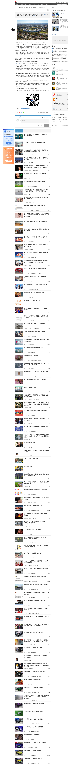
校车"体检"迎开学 (28, 466)
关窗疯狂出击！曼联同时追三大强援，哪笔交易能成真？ (36, 514)
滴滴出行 (30, 202)
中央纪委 (34, 328)
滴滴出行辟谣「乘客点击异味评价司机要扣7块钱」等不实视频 (36, 198)
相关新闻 (19, 131)
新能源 (35, 225)
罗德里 (34, 478)
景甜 (30, 218)
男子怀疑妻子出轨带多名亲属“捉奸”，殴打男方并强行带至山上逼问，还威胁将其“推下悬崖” (36, 640)
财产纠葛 (32, 384)
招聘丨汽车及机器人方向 (30, 387)
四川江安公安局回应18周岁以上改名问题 (34, 600)
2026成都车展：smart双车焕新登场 (33, 632)
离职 (35, 146)
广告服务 (59, 117)
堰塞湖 (32, 249)
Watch (30, 4)
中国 (34, 715)
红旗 (35, 723)
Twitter (18, 65)
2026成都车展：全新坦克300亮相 (33, 758)
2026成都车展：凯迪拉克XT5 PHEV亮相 (34, 671)
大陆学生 (32, 162)
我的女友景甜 (33, 218)
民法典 (35, 581)
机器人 (35, 391)
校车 (35, 470)
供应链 (32, 139)
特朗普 (34, 170)
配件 (38, 4)
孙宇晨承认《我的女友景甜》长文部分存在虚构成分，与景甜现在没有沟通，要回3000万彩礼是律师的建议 (36, 214)
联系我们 (53, 119)
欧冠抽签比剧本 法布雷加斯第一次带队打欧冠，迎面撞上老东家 (36, 395)
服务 (42, 4)
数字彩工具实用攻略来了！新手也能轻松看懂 (35, 490)
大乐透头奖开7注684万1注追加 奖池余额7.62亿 (36, 426)
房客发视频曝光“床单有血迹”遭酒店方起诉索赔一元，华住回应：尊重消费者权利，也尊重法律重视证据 (36, 404)
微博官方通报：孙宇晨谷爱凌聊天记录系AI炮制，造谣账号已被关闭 (35, 656)
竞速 (41, 636)
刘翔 (31, 684)
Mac (34, 4)
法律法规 (32, 360)
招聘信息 (59, 119)
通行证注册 (65, 119)
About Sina (65, 117)
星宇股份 (32, 320)
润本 (30, 139)
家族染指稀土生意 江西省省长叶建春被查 (35, 324)
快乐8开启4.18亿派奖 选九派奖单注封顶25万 (35, 237)
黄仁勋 (30, 178)
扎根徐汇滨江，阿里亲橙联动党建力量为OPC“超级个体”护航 (34, 522)
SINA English (65, 121)
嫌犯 (30, 265)
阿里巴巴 (30, 526)
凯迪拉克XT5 (36, 676)
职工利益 (32, 336)
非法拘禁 (34, 644)
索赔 (30, 407)
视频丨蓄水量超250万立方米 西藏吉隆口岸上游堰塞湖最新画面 (36, 245)
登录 (38, 125)
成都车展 (38, 636)
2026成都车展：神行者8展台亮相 (32, 750)
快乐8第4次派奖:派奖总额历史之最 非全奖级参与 (36, 253)
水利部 (37, 328)
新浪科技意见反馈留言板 (59, 112)
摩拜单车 (32, 549)
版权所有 (66, 125)
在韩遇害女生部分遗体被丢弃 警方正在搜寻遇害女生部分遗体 (36, 340)
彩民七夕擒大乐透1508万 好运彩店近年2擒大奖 (36, 268)
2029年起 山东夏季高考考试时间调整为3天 (35, 205)
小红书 (33, 463)
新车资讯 (32, 510)
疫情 (36, 186)
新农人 (30, 486)
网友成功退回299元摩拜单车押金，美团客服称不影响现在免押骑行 (36, 545)
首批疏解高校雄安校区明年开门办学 (33, 347)
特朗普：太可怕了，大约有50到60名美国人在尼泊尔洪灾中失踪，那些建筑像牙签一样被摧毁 (36, 166)
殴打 (31, 644)
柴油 (38, 763)
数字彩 (35, 494)
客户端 (34, 15)
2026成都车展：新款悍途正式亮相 (33, 648)
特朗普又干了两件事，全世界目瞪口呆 (34, 292)
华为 (31, 447)
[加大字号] (48, 10)
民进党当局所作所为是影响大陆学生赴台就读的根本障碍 (36, 158)
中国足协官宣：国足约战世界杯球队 (33, 711)
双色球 (35, 415)
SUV (35, 510)
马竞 (33, 312)
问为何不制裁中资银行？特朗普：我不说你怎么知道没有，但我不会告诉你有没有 (36, 624)
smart (35, 636)
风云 (35, 589)
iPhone (22, 4)
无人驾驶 (32, 391)
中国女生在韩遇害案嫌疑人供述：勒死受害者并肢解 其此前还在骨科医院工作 (36, 150)
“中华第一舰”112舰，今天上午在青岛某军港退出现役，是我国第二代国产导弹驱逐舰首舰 (36, 190)
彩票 (35, 257)
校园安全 (32, 470)
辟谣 (33, 202)
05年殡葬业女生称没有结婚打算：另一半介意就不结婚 (36, 498)
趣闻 (30, 233)
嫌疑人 (31, 154)
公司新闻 (46, 4)
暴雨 (30, 249)
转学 (31, 557)
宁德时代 (37, 510)
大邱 (30, 439)
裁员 (37, 146)
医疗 (31, 186)
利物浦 (34, 565)
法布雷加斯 (35, 399)
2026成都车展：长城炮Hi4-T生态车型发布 (35, 742)
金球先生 (37, 478)
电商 (32, 486)
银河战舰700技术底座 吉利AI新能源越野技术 (35, 221)
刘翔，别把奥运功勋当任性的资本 (33, 679)
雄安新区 (34, 352)
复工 (26, 108)
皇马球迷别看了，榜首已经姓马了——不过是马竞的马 (36, 308)
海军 (30, 194)
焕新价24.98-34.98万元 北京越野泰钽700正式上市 (36, 569)
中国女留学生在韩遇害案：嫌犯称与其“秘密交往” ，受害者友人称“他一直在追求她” (36, 261)
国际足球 (30, 312)
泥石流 (33, 700)
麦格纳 (42, 708)
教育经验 (32, 305)
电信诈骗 (35, 360)
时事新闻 (30, 170)
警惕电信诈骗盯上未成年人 (31, 355)
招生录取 (32, 210)
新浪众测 (44, 14)
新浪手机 (57, 2)
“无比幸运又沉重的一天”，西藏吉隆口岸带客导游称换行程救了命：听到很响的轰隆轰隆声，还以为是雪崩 (36, 696)
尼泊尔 (36, 170)
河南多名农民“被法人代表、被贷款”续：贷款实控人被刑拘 (36, 229)
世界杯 (36, 715)
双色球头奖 (36, 289)
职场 (31, 423)
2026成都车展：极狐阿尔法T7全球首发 (34, 703)
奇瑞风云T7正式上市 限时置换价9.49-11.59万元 (36, 616)
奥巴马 (33, 297)
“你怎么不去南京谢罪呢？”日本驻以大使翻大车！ (35, 277)
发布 (46, 125)
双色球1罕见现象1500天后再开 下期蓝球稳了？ (36, 411)
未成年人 (39, 360)
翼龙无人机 (34, 542)
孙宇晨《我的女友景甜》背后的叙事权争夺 (35, 577)
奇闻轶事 (32, 344)
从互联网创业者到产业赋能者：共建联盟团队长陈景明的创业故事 (36, 134)
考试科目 (37, 210)
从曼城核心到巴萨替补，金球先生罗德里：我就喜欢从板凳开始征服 (36, 474)
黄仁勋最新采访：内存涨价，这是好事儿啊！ (35, 173)
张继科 (32, 668)
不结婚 (33, 502)
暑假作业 (39, 305)
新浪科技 (60, 2)
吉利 (33, 225)
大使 (31, 281)
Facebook (18, 63)
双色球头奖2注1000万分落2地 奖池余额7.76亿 (36, 284)
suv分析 (31, 747)
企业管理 (32, 146)
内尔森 (38, 613)
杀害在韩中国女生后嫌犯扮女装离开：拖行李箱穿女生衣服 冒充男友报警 (36, 364)
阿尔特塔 (35, 613)
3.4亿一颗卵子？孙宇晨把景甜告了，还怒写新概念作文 (36, 451)
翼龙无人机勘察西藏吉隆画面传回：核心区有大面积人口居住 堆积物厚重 (36, 537)
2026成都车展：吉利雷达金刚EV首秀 (33, 727)
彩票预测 (32, 241)
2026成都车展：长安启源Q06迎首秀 (33, 687)
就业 (35, 336)
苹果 (26, 44)
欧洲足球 (30, 399)
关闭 (48, 112)
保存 (41, 112)
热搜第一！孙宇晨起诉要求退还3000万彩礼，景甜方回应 (36, 593)
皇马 (35, 312)
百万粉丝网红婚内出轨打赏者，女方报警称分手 (36, 379)
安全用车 (30, 225)
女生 (36, 502)
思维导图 (35, 305)
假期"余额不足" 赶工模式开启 (32, 300)
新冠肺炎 (28, 108)
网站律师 (59, 121)
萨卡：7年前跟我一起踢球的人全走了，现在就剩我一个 (36, 609)
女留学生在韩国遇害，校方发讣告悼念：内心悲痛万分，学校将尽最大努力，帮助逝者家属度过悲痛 (36, 436)
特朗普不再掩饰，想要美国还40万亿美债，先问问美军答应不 (36, 419)
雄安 (31, 352)
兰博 (33, 739)
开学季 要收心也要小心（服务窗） (33, 553)
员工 (24, 108)
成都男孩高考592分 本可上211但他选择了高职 (36, 371)
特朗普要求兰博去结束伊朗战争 (32, 735)
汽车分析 (32, 589)
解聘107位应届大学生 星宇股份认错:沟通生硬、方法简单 (36, 316)
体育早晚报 (31, 613)
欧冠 (38, 399)
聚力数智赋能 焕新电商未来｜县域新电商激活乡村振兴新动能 (36, 482)
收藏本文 (40, 9)
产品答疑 (53, 121)
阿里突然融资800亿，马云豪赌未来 (33, 529)
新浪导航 (67, 2)
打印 (44, 112)
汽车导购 (32, 573)
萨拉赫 (36, 565)
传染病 (33, 186)
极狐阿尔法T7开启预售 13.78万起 (33, 505)
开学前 (33, 557)
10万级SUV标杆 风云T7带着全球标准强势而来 (36, 584)
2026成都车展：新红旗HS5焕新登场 (33, 719)
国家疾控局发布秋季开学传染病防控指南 (34, 181)
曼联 (33, 518)
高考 (35, 210)
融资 (31, 534)
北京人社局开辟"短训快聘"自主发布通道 (34, 332)
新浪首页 (63, 2)
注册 (41, 125)
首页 (17, 4)
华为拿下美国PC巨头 (29, 442)
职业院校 (34, 376)
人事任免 (30, 328)
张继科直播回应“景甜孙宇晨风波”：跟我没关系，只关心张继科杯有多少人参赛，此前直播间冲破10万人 (36, 665)
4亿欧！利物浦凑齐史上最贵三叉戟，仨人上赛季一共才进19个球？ (36, 561)
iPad (25, 4)
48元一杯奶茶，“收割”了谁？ (32, 458)
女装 (31, 368)
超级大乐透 (39, 273)
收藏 (38, 112)
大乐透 (35, 273)
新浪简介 (53, 117)
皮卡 (38, 652)
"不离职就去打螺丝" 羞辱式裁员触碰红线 (34, 142)
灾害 (36, 700)
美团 (30, 549)
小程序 (30, 463)
